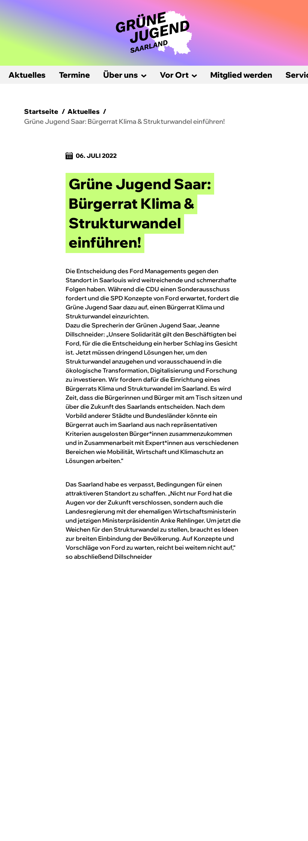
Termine (74, 75)
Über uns (120, 75)
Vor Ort (174, 75)
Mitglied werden (241, 75)
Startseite (41, 111)
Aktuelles (27, 75)
